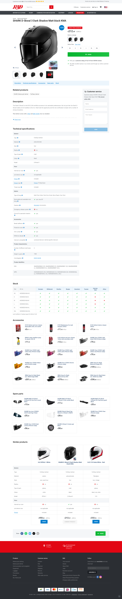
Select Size (74, 44)
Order (89, 54)
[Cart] (101, 7)
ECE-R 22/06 (37, 258)
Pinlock (16, 179)
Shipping (40, 568)
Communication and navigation (21, 566)
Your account (66, 561)
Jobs (64, 568)
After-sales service (43, 575)
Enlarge (17, 67)
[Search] (51, 7)
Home (14, 18)
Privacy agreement (82, 594)
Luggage (15, 571)
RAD (64, 558)
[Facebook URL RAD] (97, 577)
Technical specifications (29, 83)
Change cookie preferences (70, 580)
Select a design (72, 35)
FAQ (39, 564)
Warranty (40, 573)
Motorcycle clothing (18, 561)
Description (18, 83)
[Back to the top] (119, 596)
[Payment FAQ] (61, 591)
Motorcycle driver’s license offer (71, 575)
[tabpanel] (38, 47)
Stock (57, 83)
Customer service (85, 7)
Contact (40, 561)
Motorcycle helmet (22, 18)
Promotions (16, 573)
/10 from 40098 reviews (24, 1)
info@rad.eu (74, 594)
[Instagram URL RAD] (100, 577)
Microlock (36, 205)
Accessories (41, 83)
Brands (15, 575)
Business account (67, 571)
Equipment (16, 568)
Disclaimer (90, 594)
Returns (40, 571)
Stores (64, 564)
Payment (40, 566)
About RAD (66, 566)
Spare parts (50, 83)
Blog (64, 573)
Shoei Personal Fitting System (71, 577)
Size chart (77, 44)
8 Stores (76, 7)
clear (29, 114)
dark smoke (36, 114)
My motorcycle (17, 577)
